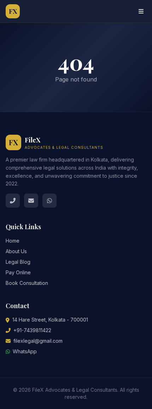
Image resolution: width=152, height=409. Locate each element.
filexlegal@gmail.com (38, 341)
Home (12, 241)
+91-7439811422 (32, 330)
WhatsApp (25, 351)
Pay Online (18, 272)
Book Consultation (27, 283)
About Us (16, 251)
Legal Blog (18, 262)
